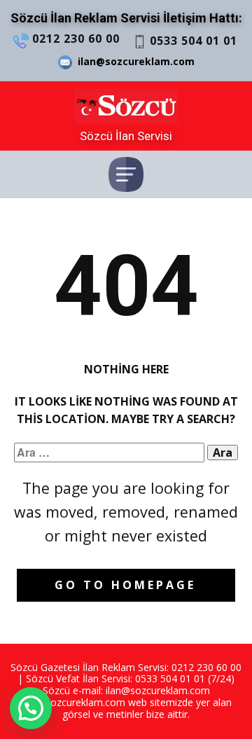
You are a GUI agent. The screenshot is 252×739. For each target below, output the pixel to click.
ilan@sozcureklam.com (133, 61)
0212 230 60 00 (74, 38)
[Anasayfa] (126, 106)
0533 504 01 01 (191, 40)
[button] (31, 708)
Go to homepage (125, 585)
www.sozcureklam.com (72, 702)
